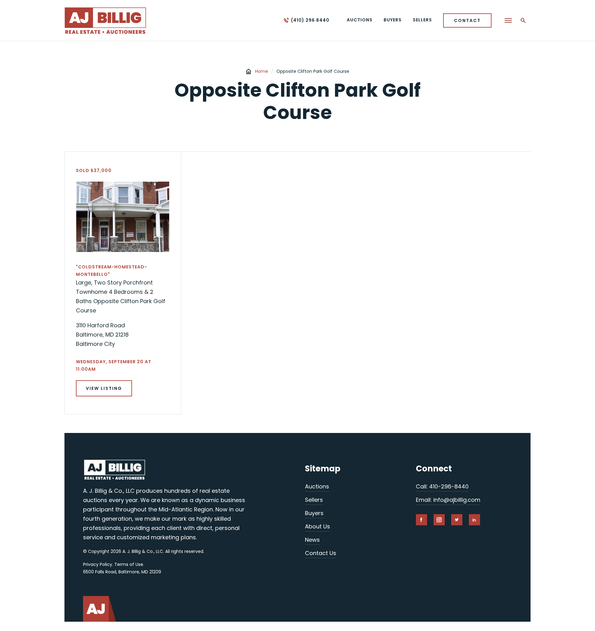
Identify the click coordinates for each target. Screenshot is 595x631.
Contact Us (320, 553)
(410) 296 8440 (310, 20)
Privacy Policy (97, 564)
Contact (467, 20)
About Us (317, 526)
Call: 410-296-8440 (442, 486)
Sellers (314, 500)
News (312, 540)
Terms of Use (128, 564)
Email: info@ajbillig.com (448, 500)
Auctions (317, 486)
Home (261, 71)
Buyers (314, 513)
